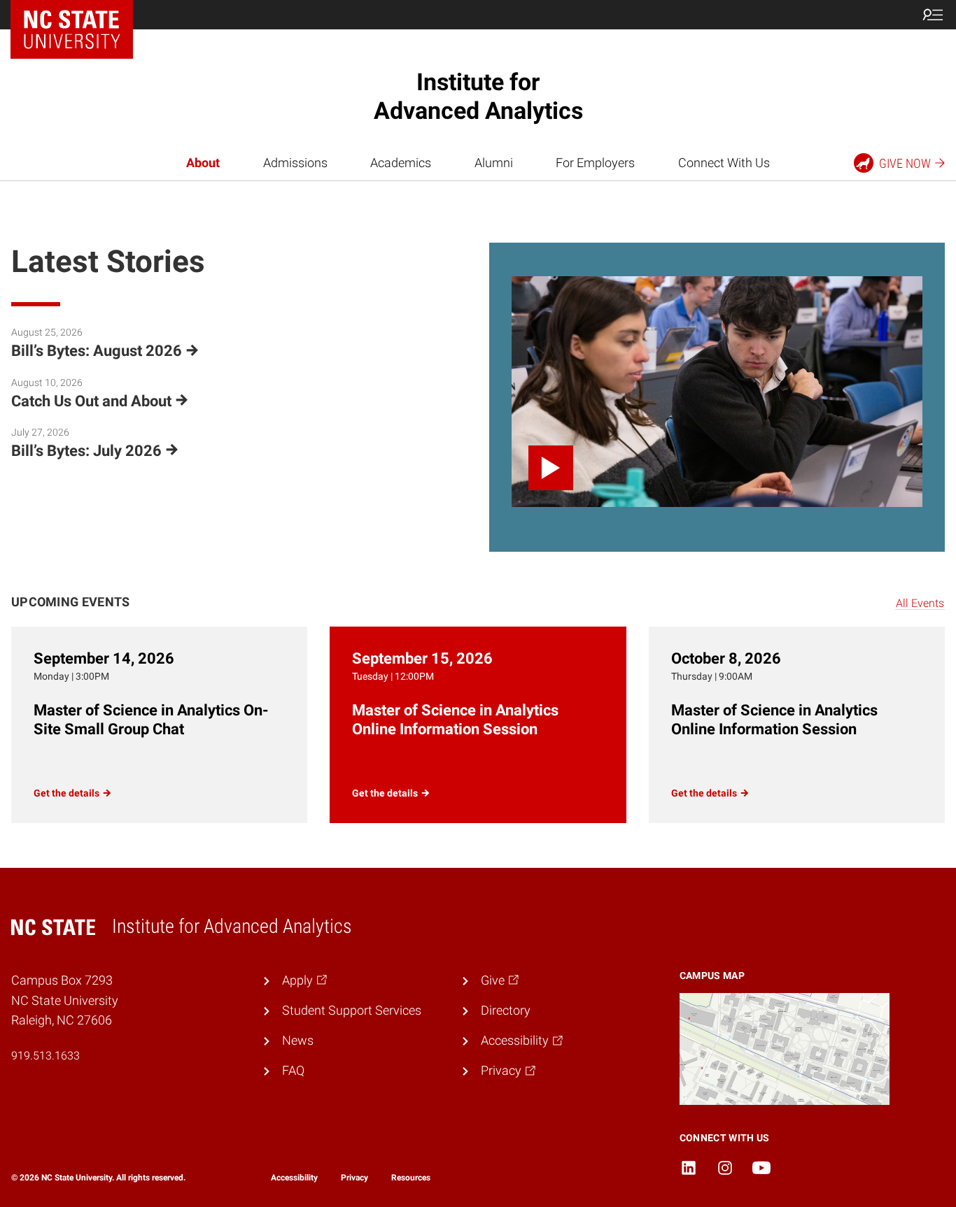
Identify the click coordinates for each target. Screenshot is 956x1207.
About (203, 163)
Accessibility (294, 1178)
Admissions (295, 163)
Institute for (478, 96)
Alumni (494, 163)
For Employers (595, 163)
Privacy (354, 1178)
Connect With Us (724, 163)
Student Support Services (351, 1010)
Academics (400, 163)
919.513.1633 (45, 1055)
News (298, 1041)
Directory (505, 1010)
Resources (410, 1178)
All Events (920, 603)
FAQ (293, 1071)
